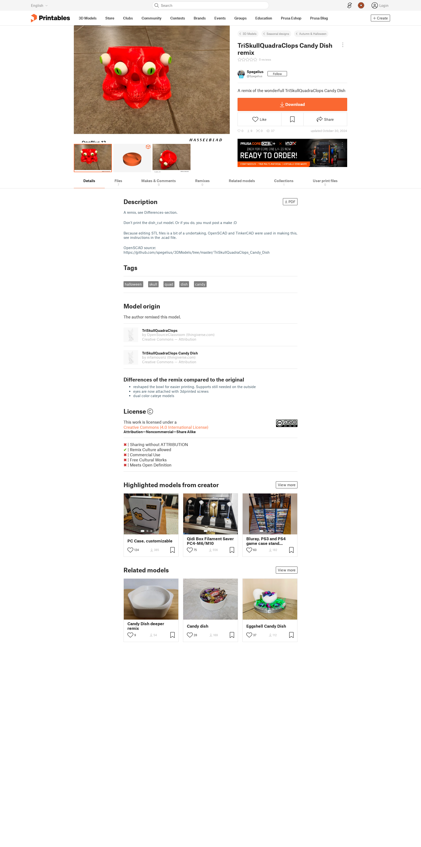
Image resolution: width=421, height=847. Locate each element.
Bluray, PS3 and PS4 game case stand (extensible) (266, 541)
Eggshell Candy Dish (266, 626)
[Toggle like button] (130, 550)
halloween (133, 284)
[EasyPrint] (349, 5)
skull (153, 284)
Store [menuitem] (109, 18)
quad (169, 284)
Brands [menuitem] (200, 18)
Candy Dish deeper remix (145, 626)
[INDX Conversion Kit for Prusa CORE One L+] (292, 153)
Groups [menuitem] (240, 18)
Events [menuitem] (220, 18)
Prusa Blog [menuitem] (319, 18)
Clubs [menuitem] (128, 18)
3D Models (250, 33)
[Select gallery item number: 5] (159, 531)
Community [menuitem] (152, 18)
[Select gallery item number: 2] (147, 531)
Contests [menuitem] (177, 18)
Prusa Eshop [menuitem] (291, 18)
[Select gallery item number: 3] (151, 531)
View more (287, 485)
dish (184, 284)
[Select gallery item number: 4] (155, 531)
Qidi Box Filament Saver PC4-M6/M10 (210, 541)
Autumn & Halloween (312, 33)
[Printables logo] (50, 18)
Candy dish (197, 626)
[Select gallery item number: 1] (142, 531)
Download (295, 104)
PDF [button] (292, 201)
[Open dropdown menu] (342, 45)
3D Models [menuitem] (87, 18)
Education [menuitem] (263, 18)
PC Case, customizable (149, 541)
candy (200, 284)
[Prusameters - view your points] (361, 5)
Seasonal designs (278, 33)
